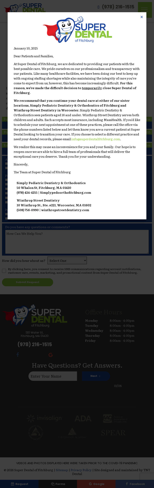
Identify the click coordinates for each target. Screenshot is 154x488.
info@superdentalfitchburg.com (95, 139)
